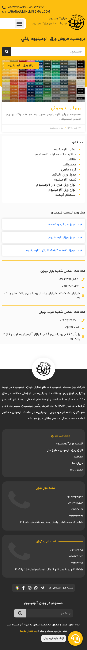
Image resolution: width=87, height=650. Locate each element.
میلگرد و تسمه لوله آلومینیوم (55, 154)
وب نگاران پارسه (28, 631)
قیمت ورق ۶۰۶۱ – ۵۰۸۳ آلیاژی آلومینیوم (54, 250)
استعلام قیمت (65, 195)
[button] (19, 23)
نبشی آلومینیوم (65, 149)
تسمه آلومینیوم (65, 179)
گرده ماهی (68, 169)
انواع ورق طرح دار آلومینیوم (56, 184)
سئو (42, 631)
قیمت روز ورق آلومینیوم (65, 237)
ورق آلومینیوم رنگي (66, 108)
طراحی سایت (54, 631)
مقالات (71, 159)
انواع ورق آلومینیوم (62, 189)
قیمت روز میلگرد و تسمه (65, 224)
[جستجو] (6, 51)
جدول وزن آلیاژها (64, 174)
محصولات (69, 164)
